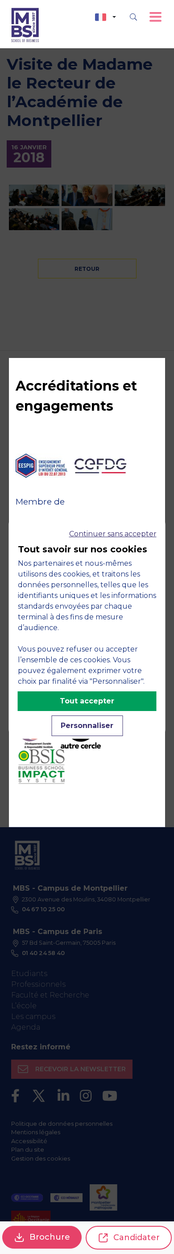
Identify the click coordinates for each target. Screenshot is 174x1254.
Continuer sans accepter (113, 534)
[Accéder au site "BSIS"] (41, 766)
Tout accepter (87, 701)
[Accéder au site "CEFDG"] (100, 466)
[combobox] (105, 17)
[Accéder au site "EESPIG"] (41, 466)
